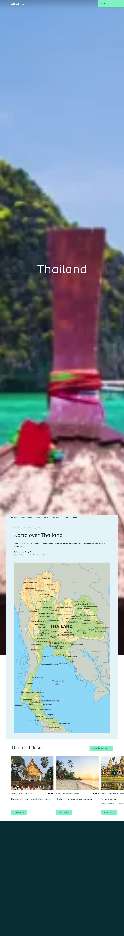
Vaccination (56, 518)
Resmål (16, 528)
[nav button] (114, 773)
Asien (25, 528)
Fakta (38, 518)
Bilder (30, 518)
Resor (22, 518)
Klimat (67, 518)
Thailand (13, 518)
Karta (75, 518)
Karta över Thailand (40, 555)
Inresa (46, 518)
